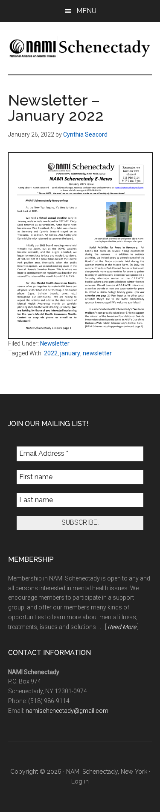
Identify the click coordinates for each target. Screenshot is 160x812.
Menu (86, 11)
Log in (80, 781)
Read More (122, 626)
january (70, 353)
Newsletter (55, 343)
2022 (51, 353)
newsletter (97, 353)
